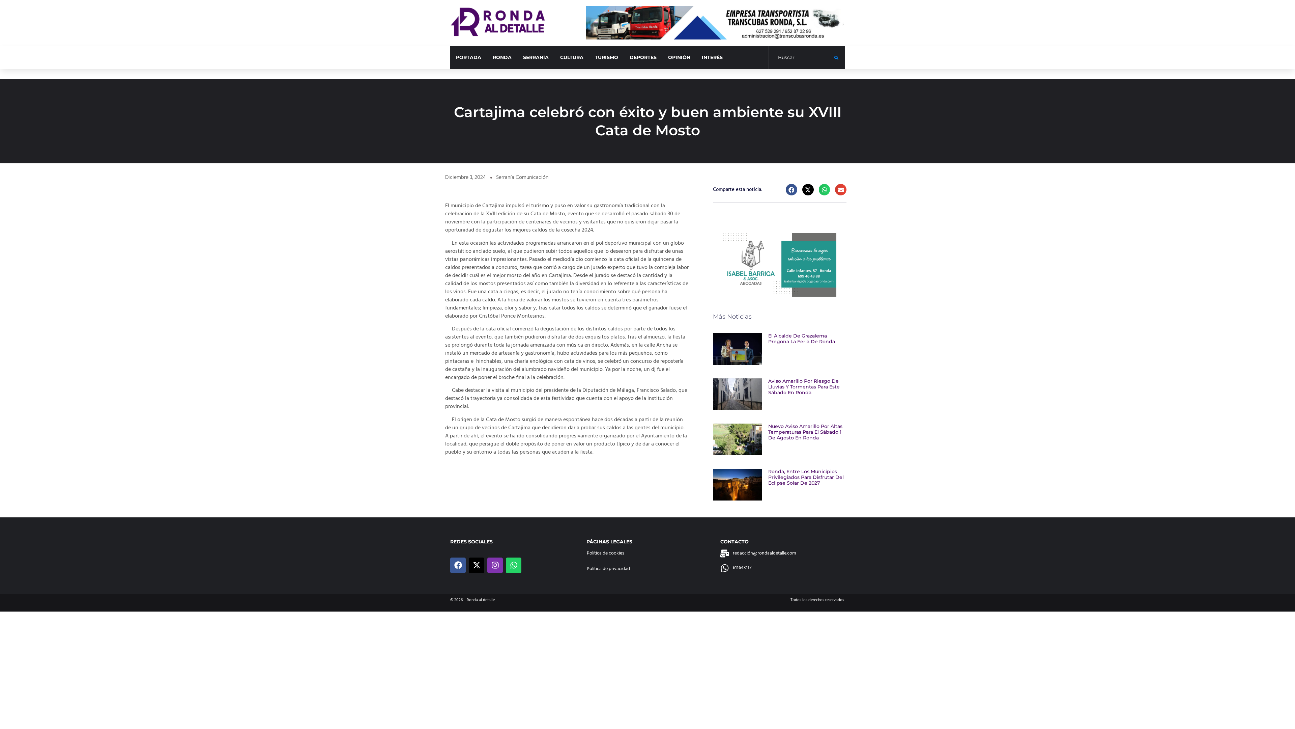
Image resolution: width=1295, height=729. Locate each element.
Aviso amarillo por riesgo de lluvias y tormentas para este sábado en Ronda (804, 387)
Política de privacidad (608, 569)
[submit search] (836, 58)
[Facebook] (458, 565)
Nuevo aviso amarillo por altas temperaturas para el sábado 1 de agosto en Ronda (805, 432)
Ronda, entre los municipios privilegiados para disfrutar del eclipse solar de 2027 (806, 477)
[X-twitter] (476, 565)
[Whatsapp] (513, 565)
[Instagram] (495, 565)
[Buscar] (801, 58)
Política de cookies (605, 553)
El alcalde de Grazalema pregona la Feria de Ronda (801, 339)
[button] (791, 189)
